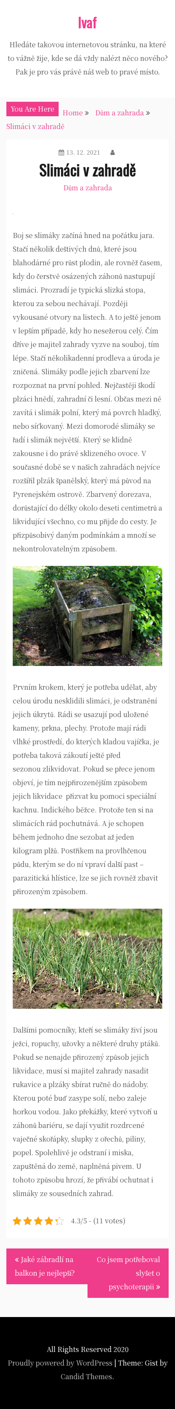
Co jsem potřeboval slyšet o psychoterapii (128, 1272)
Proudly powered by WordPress (60, 1363)
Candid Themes (86, 1376)
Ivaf (87, 22)
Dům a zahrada (87, 187)
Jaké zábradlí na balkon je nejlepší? (45, 1266)
